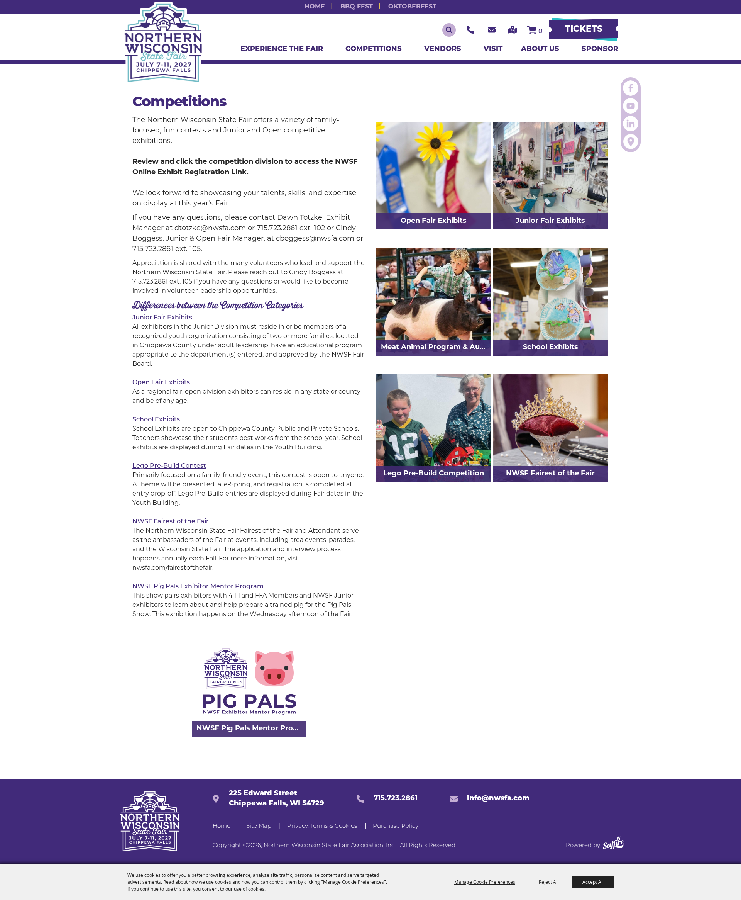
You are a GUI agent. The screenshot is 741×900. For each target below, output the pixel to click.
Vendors (444, 49)
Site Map (258, 826)
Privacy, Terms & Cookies (322, 826)
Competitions (375, 49)
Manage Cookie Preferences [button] (484, 882)
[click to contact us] (492, 30)
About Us (542, 49)
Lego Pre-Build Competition (433, 473)
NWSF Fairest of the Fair (170, 522)
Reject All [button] (548, 882)
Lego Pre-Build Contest (169, 466)
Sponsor (600, 49)
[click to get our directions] (512, 30)
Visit (493, 49)
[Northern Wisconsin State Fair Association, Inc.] (163, 43)
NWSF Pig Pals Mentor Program (251, 728)
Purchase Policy (395, 826)
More (285, 641)
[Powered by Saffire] (613, 844)
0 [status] (540, 32)
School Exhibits (156, 420)
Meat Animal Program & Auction (436, 347)
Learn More (460, 259)
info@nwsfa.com (498, 798)
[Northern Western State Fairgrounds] (149, 821)
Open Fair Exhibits (161, 383)
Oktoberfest (412, 7)
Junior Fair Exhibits (162, 318)
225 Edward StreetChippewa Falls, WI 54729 (276, 798)
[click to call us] (470, 30)
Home (315, 7)
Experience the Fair (283, 49)
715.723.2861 (396, 798)
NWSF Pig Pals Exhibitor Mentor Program (198, 587)
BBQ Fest (356, 7)
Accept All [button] (593, 882)
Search (449, 30)
